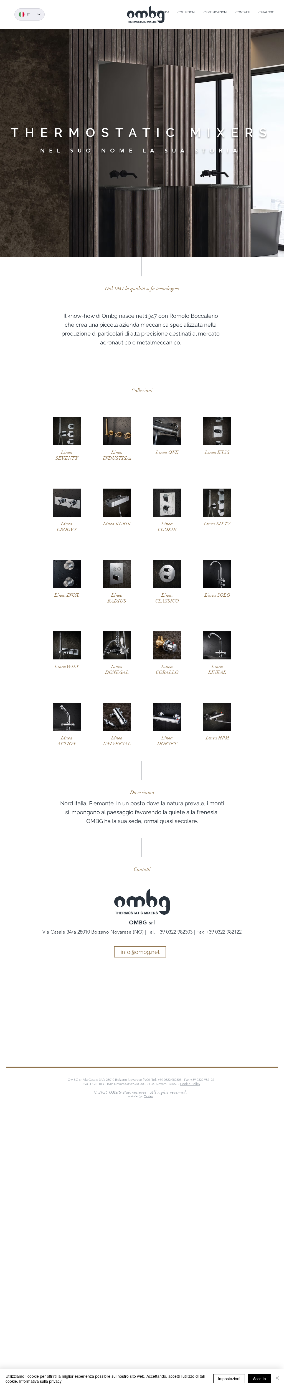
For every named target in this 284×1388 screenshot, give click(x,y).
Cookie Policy (190, 1084)
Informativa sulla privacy (40, 1381)
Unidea (148, 1096)
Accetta (259, 1378)
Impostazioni (229, 1378)
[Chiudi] (277, 1379)
